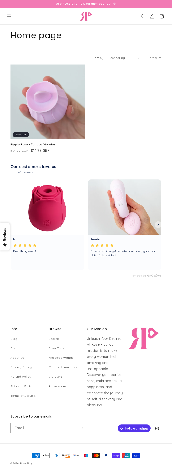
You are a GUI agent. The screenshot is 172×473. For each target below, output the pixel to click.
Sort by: (98, 58)
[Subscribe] (81, 428)
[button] (8, 16)
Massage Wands (61, 358)
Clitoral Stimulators (63, 367)
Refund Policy (20, 376)
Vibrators (56, 376)
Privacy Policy (21, 367)
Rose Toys (56, 348)
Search (54, 339)
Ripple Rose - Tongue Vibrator (32, 144)
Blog (13, 339)
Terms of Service (23, 396)
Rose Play (26, 463)
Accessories (58, 386)
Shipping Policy (22, 386)
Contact (16, 348)
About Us (17, 358)
